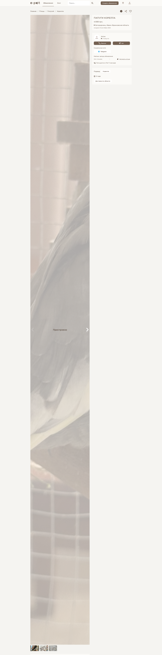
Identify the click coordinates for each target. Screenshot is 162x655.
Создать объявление (109, 3)
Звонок (103, 43)
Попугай (50, 11)
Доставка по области (103, 81)
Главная (33, 11)
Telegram (104, 51)
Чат (122, 43)
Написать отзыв (124, 59)
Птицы (41, 11)
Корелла (60, 11)
